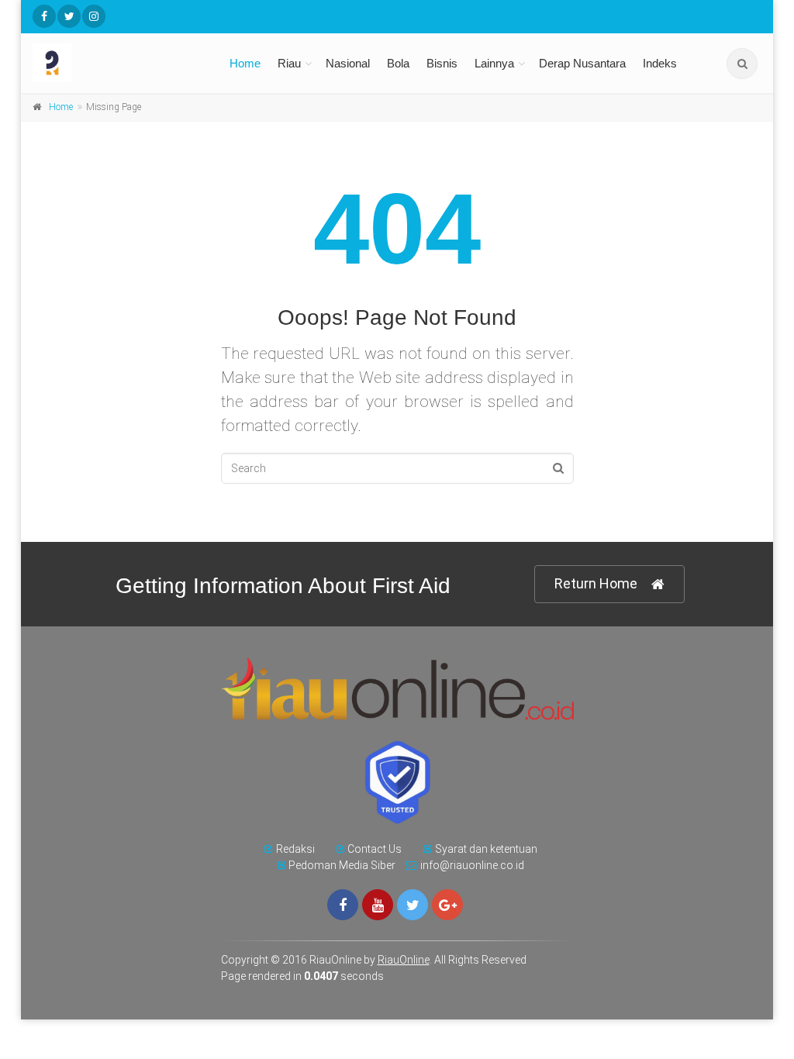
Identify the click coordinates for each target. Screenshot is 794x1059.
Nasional (348, 63)
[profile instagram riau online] (93, 16)
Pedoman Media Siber (341, 865)
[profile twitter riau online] (69, 16)
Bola (398, 63)
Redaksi (295, 849)
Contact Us (374, 849)
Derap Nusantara (582, 63)
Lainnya (494, 63)
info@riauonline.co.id (472, 865)
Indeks (660, 63)
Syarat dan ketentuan (486, 849)
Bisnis (441, 63)
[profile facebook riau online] (44, 16)
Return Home (595, 583)
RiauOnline (404, 960)
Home (245, 63)
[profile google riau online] (447, 904)
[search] (742, 63)
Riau (289, 63)
